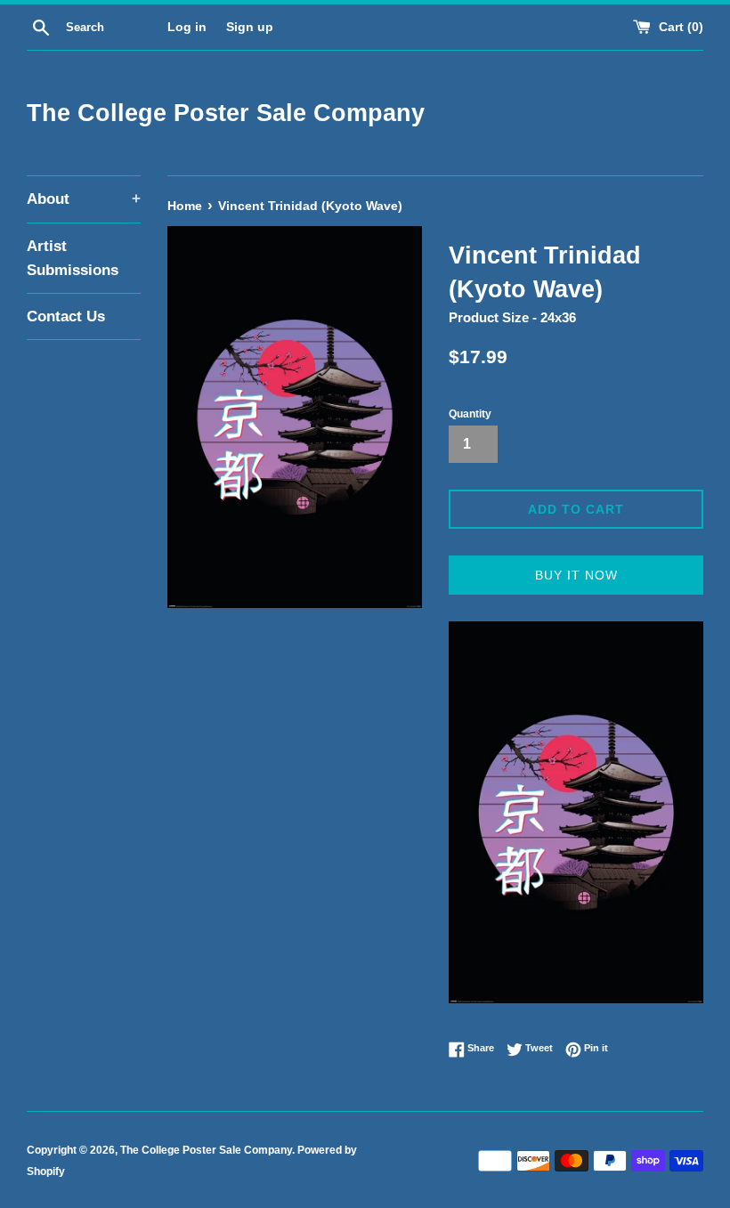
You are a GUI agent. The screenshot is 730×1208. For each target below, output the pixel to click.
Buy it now (576, 575)
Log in (187, 27)
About (84, 199)
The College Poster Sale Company (226, 113)
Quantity (470, 414)
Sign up (249, 27)
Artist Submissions (72, 258)
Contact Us (66, 316)
